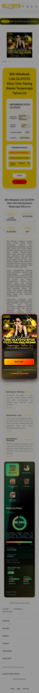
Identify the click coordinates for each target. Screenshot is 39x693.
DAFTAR (19, 362)
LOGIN (19, 354)
